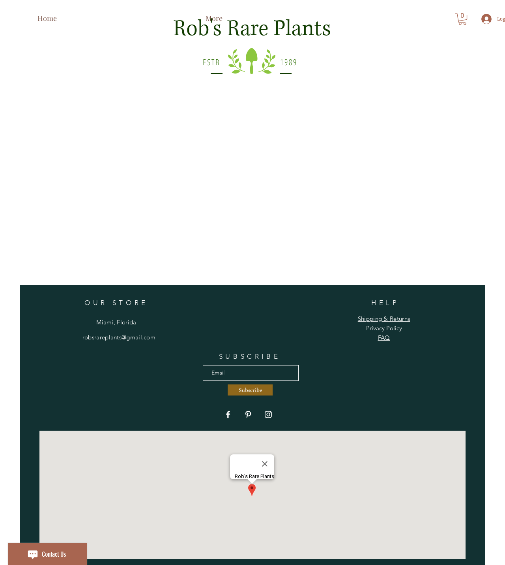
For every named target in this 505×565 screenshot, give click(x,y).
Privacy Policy (384, 328)
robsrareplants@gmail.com (118, 337)
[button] (462, 19)
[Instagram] (268, 414)
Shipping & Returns (384, 318)
